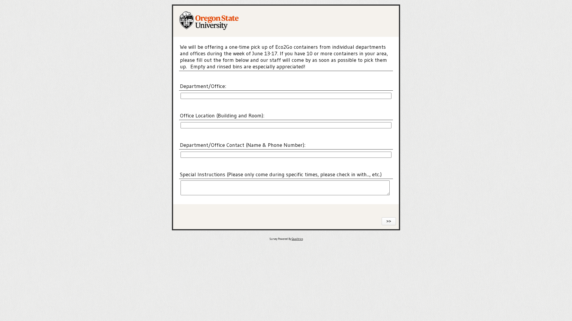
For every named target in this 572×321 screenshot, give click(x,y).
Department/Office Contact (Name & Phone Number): (242, 145)
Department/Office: (203, 86)
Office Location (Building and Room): (222, 115)
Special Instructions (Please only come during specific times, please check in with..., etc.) (281, 174)
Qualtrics (297, 239)
